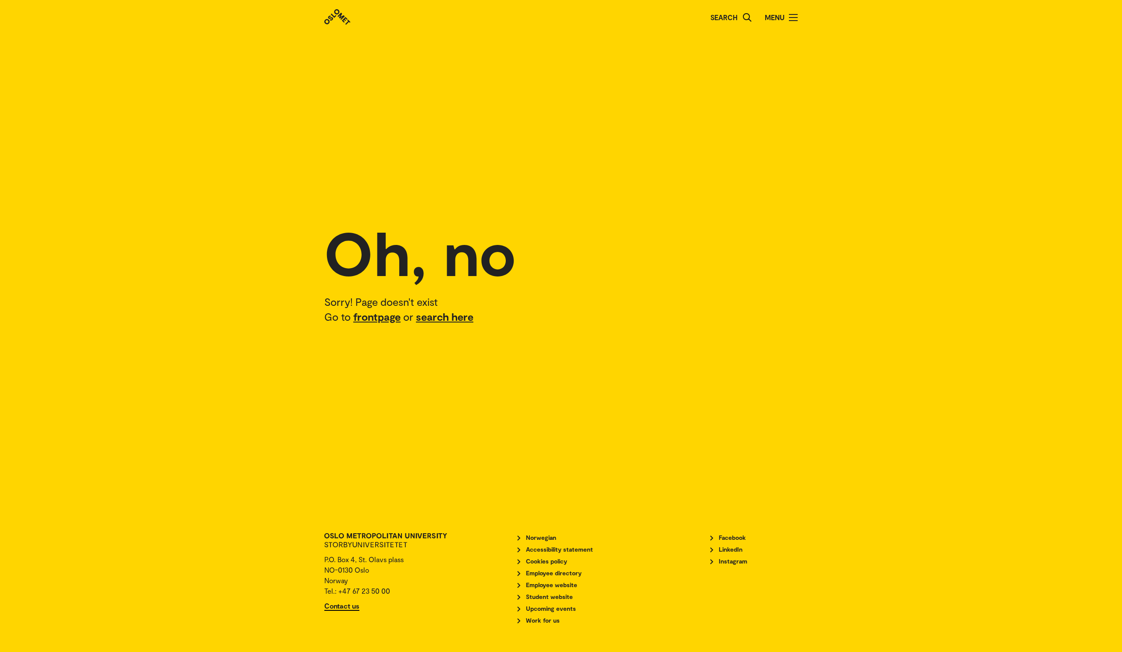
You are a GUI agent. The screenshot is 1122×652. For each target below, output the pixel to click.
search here (444, 316)
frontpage (377, 316)
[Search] (747, 17)
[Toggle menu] (793, 17)
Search (724, 17)
